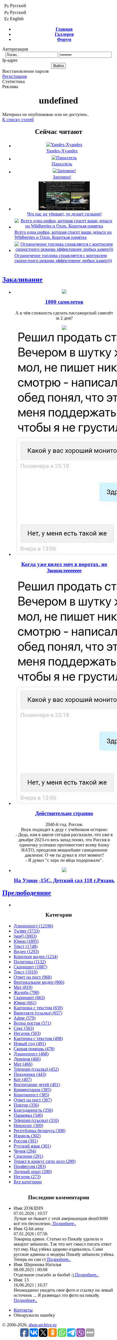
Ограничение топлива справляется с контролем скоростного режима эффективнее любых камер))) (63, 258)
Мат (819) (23, 987)
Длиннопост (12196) (33, 925)
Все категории (28, 1181)
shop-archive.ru (43, 1324)
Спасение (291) (28, 1156)
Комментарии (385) (32, 1089)
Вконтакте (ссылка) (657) (38, 1012)
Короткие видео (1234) (36, 956)
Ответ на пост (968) (33, 977)
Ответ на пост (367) (33, 1099)
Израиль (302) (27, 1135)
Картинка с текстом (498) (38, 1038)
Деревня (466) (27, 1059)
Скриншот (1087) (30, 966)
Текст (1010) (25, 972)
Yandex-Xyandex (62, 150)
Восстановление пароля (25, 71)
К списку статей (18, 119)
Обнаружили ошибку (34, 1315)
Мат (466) (23, 1064)
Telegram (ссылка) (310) (36, 1120)
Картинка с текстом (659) (38, 1007)
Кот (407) (23, 1079)
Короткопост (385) (31, 1094)
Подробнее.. (63, 1223)
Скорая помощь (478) (34, 1048)
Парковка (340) (28, 1115)
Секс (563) (24, 1028)
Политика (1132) (30, 961)
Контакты (23, 1310)
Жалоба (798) (26, 992)
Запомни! (62, 177)
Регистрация (14, 76)
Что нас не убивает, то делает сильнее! (64, 214)
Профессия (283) (30, 1166)
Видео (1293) (26, 951)
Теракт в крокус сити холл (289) (45, 1161)
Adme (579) (24, 1018)
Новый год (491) (30, 1043)
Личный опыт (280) (33, 1171)
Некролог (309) (28, 1125)
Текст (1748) (25, 946)
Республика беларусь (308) (39, 1130)
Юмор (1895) (26, 941)
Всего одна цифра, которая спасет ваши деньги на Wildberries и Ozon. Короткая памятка (63, 235)
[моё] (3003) (25, 936)
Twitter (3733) (26, 931)
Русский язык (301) (32, 1146)
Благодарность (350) (33, 1110)
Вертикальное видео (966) (39, 982)
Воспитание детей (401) (37, 1084)
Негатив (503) (27, 1033)
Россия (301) (26, 1140)
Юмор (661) (25, 1002)
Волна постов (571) (32, 1023)
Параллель (62, 163)
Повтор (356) (26, 1105)
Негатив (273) (27, 1176)
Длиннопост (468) (31, 1053)
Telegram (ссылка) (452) (36, 1069)
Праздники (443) (30, 1074)
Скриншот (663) (29, 997)
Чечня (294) (25, 1151)
